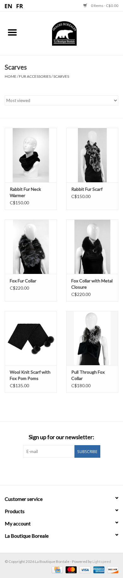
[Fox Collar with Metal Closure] (92, 246)
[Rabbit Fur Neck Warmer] (31, 155)
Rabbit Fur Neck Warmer (25, 192)
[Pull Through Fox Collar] (92, 338)
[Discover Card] (111, 569)
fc (20, 5)
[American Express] (98, 569)
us (9, 5)
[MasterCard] (70, 569)
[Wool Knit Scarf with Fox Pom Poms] (31, 338)
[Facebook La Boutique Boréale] (56, 471)
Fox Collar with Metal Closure (92, 284)
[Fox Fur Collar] (31, 246)
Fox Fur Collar (23, 280)
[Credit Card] (56, 569)
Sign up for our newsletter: (61, 437)
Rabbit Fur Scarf (86, 189)
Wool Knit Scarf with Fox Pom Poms (30, 375)
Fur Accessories (35, 76)
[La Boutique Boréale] (74, 32)
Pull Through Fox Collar (88, 375)
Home (10, 76)
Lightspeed (101, 561)
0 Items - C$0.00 (104, 5)
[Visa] (84, 569)
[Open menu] (12, 32)
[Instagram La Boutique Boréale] (67, 471)
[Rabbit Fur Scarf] (92, 155)
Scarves (61, 76)
